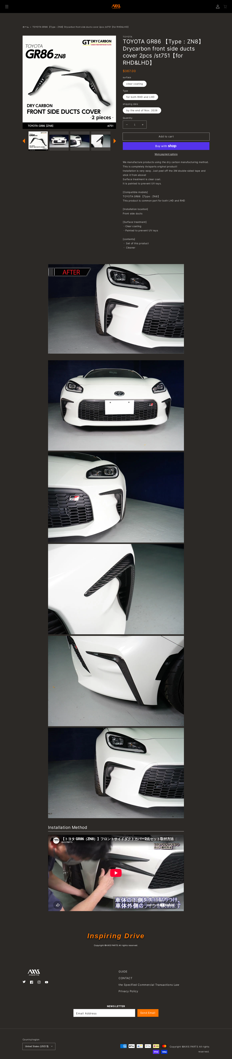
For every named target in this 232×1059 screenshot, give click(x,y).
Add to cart (166, 136)
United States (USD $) (36, 1046)
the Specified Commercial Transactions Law (149, 984)
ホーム (26, 27)
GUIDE (123, 971)
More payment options (166, 154)
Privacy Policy (128, 991)
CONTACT (125, 978)
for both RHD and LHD (140, 96)
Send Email (147, 1012)
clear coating (134, 83)
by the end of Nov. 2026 (142, 110)
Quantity (127, 118)
